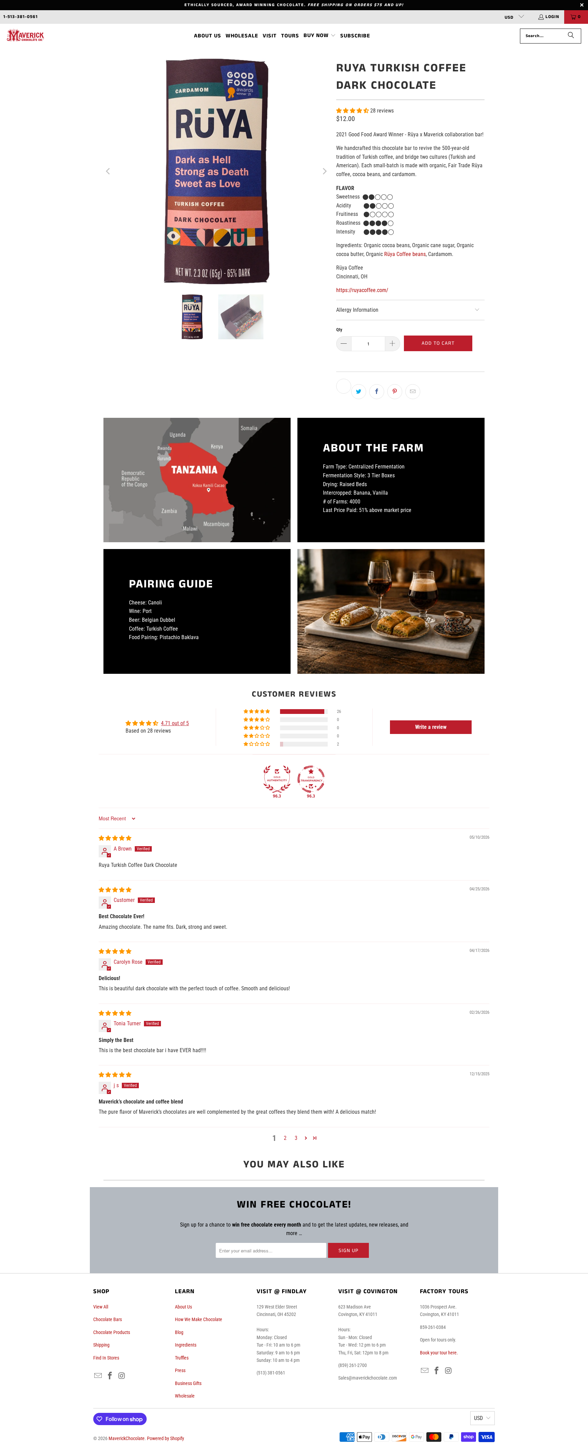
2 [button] (285, 1138)
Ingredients (185, 1345)
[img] (115, 838)
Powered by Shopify (165, 1438)
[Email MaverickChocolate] (98, 1376)
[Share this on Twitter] (358, 391)
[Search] (571, 36)
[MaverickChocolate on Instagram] (122, 1376)
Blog (179, 1332)
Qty (339, 329)
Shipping (101, 1345)
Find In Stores (106, 1358)
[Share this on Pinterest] (394, 391)
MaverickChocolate (127, 1438)
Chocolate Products (111, 1332)
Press (180, 1370)
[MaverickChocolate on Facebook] (110, 1376)
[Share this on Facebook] (376, 391)
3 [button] (296, 1138)
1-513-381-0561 (20, 17)
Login (552, 17)
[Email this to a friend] (412, 391)
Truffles (182, 1358)
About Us (183, 1307)
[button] (320, 36)
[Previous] (108, 171)
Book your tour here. (439, 1352)
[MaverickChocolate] (25, 36)
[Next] (324, 171)
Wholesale (185, 1396)
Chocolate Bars (107, 1319)
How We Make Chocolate (198, 1319)
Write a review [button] (430, 727)
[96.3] (277, 779)
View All (100, 1307)
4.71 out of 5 (175, 723)
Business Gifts (188, 1383)
